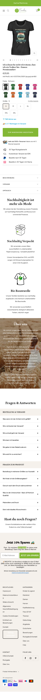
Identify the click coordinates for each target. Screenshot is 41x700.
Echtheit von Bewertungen (8, 621)
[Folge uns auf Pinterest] (35, 658)
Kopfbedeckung (28, 608)
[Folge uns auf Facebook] (25, 658)
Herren (25, 603)
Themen (26, 616)
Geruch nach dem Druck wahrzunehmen (17, 486)
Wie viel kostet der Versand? (13, 426)
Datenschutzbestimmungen (20, 573)
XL (28, 106)
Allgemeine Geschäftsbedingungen (10, 609)
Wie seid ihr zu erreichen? (12, 454)
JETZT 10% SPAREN (30, 555)
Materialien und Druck (11, 503)
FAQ (24, 645)
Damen (25, 599)
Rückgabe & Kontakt (30, 637)
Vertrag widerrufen (10, 634)
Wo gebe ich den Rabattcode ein (14, 447)
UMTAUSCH (7, 190)
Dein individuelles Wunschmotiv (14, 510)
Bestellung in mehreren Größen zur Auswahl (19, 472)
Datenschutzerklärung (10, 596)
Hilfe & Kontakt (8, 656)
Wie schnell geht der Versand (13, 433)
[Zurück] (4, 60)
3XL (14, 113)
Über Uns (6, 664)
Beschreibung (8, 178)
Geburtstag (27, 620)
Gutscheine (27, 628)
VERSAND (6, 184)
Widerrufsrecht (8, 602)
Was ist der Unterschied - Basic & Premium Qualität (18, 494)
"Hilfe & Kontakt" (26, 527)
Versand (28, 77)
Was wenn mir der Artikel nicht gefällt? (17, 419)
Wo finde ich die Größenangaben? (15, 479)
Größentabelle (33, 101)
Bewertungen (28, 633)
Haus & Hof (27, 612)
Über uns (26, 641)
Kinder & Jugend (29, 591)
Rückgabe (6, 660)
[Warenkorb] (37, 10)
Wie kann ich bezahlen (11, 440)
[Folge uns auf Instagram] (30, 658)
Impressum (7, 591)
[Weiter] (37, 60)
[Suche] (8, 11)
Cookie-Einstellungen (10, 616)
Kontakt (5, 627)
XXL (6, 113)
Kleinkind (26, 595)
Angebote (26, 624)
